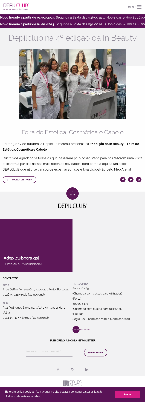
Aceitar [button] (127, 394)
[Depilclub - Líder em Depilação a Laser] (16, 7)
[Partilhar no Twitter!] (131, 179)
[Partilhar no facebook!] (123, 179)
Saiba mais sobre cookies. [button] (23, 396)
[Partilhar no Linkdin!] (138, 179)
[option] (72, 84)
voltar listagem (19, 180)
